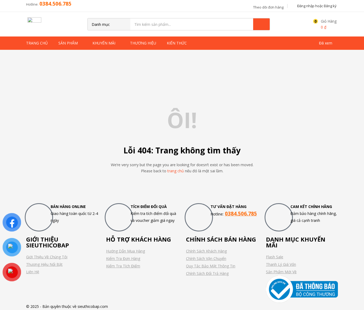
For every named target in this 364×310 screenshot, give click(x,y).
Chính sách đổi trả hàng (207, 273)
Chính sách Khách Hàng (206, 251)
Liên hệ (32, 271)
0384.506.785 (55, 3)
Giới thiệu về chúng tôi (46, 256)
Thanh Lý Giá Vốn (281, 264)
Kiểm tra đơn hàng (123, 258)
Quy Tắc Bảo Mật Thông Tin (210, 265)
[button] (323, 24)
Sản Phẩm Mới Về (281, 271)
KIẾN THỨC (177, 43)
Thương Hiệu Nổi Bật (44, 264)
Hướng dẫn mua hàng (125, 251)
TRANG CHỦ (37, 43)
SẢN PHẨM (68, 43)
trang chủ (175, 170)
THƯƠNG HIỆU (143, 43)
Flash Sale (274, 256)
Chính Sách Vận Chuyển (206, 258)
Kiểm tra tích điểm (123, 265)
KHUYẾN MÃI (104, 43)
